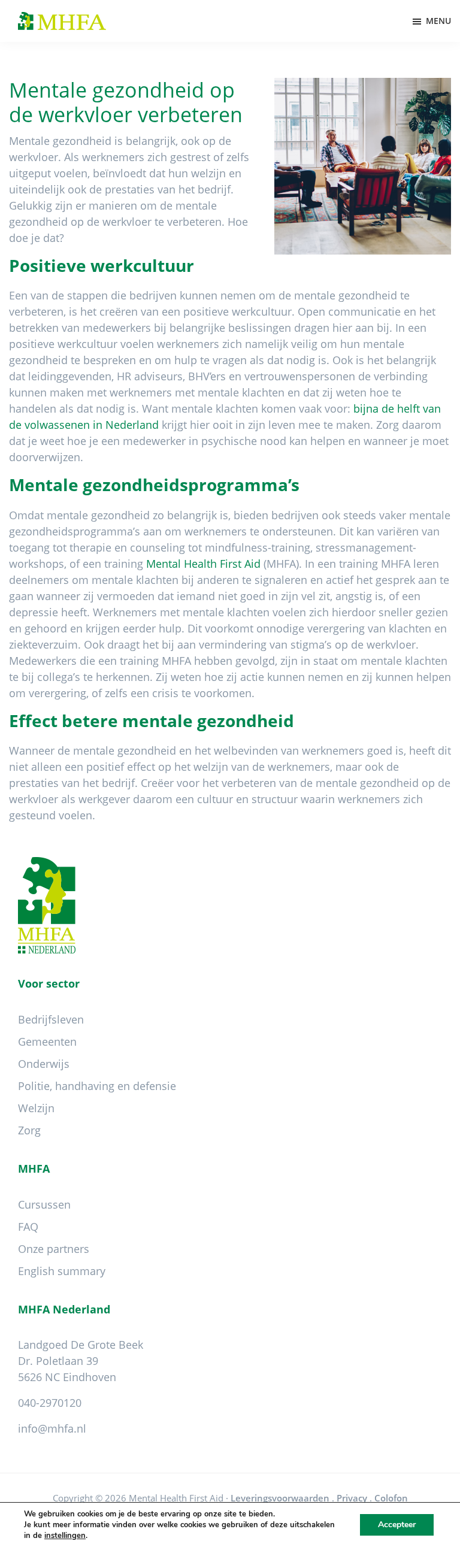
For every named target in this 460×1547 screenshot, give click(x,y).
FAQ (28, 1226)
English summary (61, 1271)
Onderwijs (43, 1063)
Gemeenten (47, 1041)
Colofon (391, 1498)
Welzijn (36, 1108)
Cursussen (44, 1204)
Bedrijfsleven (51, 1019)
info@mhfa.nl (52, 1428)
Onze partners (53, 1249)
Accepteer (397, 1524)
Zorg (29, 1130)
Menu (438, 20)
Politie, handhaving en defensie (97, 1086)
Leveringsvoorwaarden (280, 1498)
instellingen (65, 1535)
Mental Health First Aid (203, 563)
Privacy (352, 1498)
